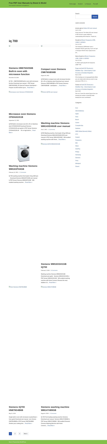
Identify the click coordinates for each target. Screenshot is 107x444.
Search (77, 13)
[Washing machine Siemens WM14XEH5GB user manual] (56, 105)
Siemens (77, 157)
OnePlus (77, 148)
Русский (95, 4)
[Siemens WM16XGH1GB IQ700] (56, 202)
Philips (77, 151)
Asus (76, 116)
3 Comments (53, 413)
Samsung (78, 154)
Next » (25, 433)
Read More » (30, 87)
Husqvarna (78, 140)
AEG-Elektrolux (79, 111)
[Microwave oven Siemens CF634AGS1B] (24, 101)
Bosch (77, 119)
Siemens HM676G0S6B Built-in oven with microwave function (21, 71)
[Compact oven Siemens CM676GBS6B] (56, 55)
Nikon (77, 146)
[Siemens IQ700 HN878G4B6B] (24, 345)
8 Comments (54, 270)
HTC (76, 134)
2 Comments (52, 129)
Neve (10, 442)
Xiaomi (77, 166)
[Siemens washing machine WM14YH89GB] (56, 345)
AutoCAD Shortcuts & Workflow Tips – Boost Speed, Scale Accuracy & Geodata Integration (85, 71)
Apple (77, 113)
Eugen (77, 68)
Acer (76, 108)
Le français (88, 4)
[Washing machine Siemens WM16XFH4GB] (24, 153)
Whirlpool (78, 163)
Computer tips (79, 125)
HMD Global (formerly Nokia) (83, 131)
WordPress (23, 442)
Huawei (77, 137)
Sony (76, 160)
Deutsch (80, 4)
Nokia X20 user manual (90, 28)
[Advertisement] (40, 26)
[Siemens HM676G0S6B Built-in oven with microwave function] (24, 55)
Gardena (77, 128)
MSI (76, 143)
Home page (72, 4)
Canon (77, 122)
